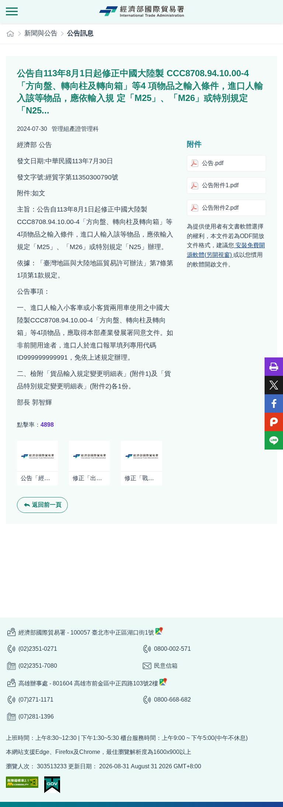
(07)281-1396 (36, 716)
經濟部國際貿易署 (141, 11)
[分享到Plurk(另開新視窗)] (274, 422)
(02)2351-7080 (37, 666)
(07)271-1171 (35, 699)
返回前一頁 (47, 505)
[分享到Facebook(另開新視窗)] (274, 403)
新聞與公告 (40, 33)
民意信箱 (166, 666)
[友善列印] (274, 366)
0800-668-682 (172, 699)
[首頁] (10, 33)
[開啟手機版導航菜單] (12, 11)
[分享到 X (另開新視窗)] (274, 385)
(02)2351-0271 (37, 649)
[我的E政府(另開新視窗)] (52, 784)
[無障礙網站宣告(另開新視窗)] (22, 782)
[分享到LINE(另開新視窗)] (274, 440)
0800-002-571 (172, 649)
